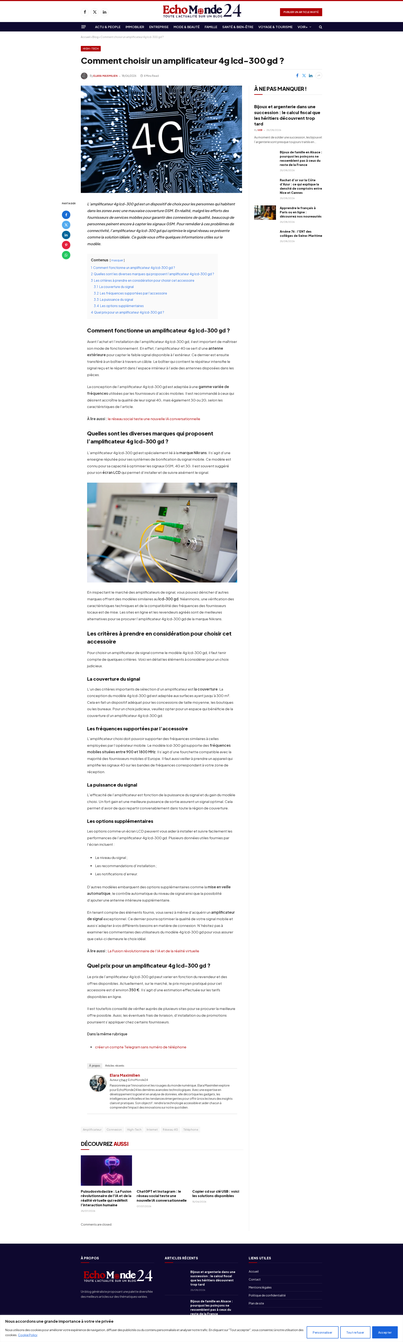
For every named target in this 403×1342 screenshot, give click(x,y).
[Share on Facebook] (297, 75)
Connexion (114, 1129)
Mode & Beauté (187, 27)
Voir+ (303, 27)
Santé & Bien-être (237, 27)
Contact (255, 1279)
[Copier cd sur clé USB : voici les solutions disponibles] (217, 1170)
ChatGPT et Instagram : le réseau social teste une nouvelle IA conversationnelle (162, 1196)
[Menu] (83, 26)
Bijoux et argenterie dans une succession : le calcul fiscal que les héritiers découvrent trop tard (287, 115)
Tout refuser (355, 1332)
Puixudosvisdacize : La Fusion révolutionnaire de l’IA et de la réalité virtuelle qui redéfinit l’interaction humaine (106, 1198)
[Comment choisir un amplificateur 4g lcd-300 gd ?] (161, 192)
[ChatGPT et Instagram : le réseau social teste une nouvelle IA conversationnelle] (162, 1170)
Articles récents (114, 1065)
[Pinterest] (66, 245)
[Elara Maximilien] (98, 1090)
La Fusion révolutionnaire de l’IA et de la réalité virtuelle (153, 951)
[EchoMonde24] (201, 12)
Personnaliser (322, 1332)
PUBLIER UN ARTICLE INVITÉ (301, 12)
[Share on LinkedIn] (310, 75)
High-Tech (91, 48)
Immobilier (135, 27)
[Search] (320, 26)
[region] (201, 1328)
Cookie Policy (28, 1335)
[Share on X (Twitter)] (304, 75)
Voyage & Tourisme (275, 27)
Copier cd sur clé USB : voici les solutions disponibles (215, 1193)
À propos (94, 1065)
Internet (152, 1129)
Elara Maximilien (105, 75)
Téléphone (190, 1129)
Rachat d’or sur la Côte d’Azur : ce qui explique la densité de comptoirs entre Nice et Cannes (301, 186)
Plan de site (256, 1303)
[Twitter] (66, 225)
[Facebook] (66, 215)
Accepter (385, 1332)
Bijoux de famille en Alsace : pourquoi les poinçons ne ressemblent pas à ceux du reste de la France (301, 158)
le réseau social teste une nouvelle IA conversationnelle (154, 418)
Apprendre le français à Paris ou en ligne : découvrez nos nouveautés (301, 212)
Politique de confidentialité (267, 1295)
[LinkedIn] (66, 235)
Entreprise (159, 27)
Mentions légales (260, 1287)
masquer (117, 260)
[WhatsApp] (66, 255)
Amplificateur (92, 1129)
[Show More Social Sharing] (318, 75)
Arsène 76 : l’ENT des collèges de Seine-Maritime (301, 233)
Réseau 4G (170, 1129)
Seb (260, 130)
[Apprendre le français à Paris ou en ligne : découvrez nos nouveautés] (265, 212)
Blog (95, 37)
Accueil (85, 37)
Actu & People (107, 27)
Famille (211, 27)
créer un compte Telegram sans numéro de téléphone (140, 1047)
